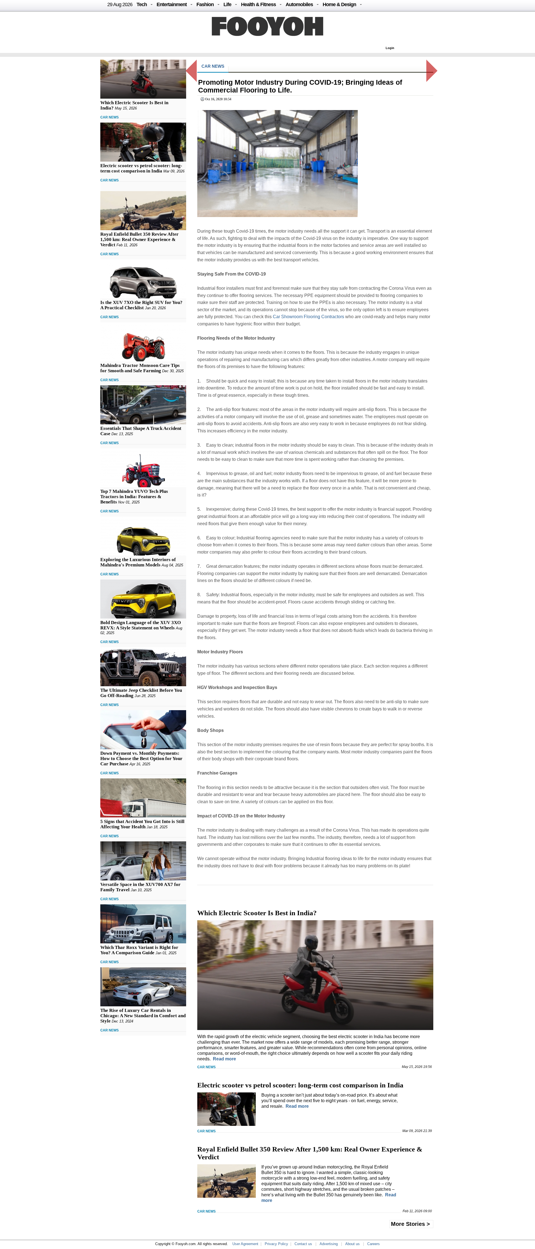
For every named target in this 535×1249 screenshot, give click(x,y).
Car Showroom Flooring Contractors (308, 316)
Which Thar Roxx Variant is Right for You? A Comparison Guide (139, 950)
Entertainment (172, 4)
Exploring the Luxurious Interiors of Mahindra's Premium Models (138, 562)
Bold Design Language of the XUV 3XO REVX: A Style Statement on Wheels (140, 625)
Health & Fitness (258, 4)
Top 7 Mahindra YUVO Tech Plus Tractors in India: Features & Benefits (134, 497)
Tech (142, 4)
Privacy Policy (276, 1244)
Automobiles (299, 4)
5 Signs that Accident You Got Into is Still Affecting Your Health (142, 824)
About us (352, 1244)
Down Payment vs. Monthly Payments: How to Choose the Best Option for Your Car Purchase (141, 758)
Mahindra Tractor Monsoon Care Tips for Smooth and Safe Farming (140, 368)
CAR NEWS (109, 117)
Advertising (329, 1244)
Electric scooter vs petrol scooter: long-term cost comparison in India (141, 168)
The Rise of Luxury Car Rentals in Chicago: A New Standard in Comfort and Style (143, 1016)
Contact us (303, 1244)
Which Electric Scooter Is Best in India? (257, 913)
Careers (373, 1244)
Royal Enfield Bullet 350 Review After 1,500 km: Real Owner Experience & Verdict (139, 239)
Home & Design (339, 4)
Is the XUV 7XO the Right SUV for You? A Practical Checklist (141, 305)
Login (390, 48)
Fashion (205, 4)
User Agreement (245, 1244)
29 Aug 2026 (119, 4)
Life (227, 4)
